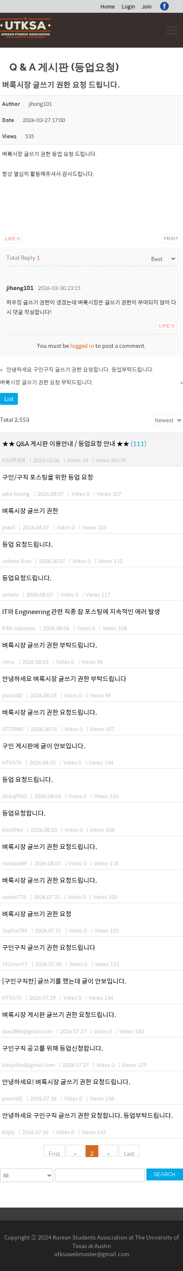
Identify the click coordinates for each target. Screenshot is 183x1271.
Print (171, 239)
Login (128, 6)
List (9, 398)
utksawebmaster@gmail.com (91, 1253)
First (54, 1153)
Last (129, 1153)
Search (164, 1174)
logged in (82, 345)
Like (12, 239)
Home (107, 6)
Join (147, 6)
